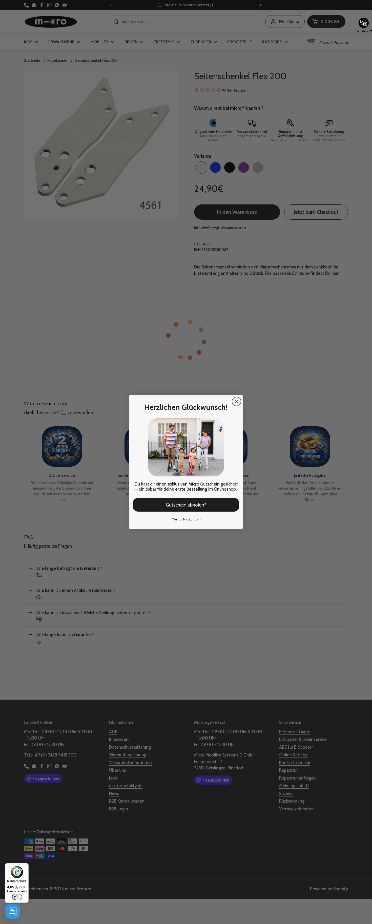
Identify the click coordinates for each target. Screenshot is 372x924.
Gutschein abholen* (186, 505)
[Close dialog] (236, 401)
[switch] (17, 897)
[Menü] (26, 866)
